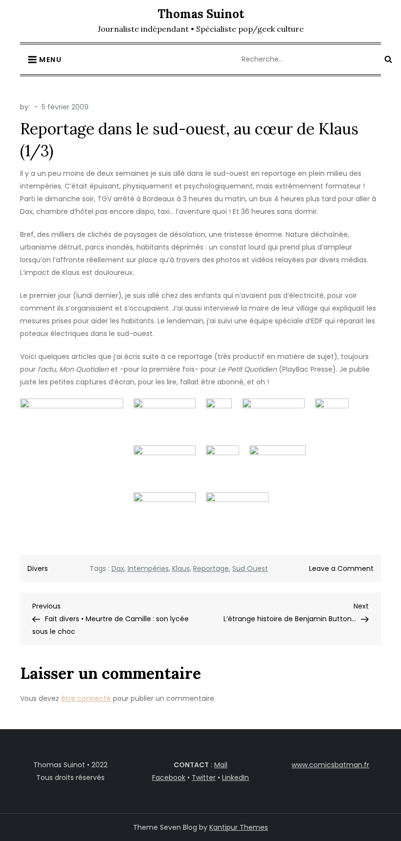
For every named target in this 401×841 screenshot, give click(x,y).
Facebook (168, 777)
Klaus (181, 568)
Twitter (204, 777)
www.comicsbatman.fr (330, 765)
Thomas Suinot (200, 13)
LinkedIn (235, 777)
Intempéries (148, 568)
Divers (37, 568)
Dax (117, 568)
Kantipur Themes (238, 827)
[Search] (388, 59)
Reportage (211, 568)
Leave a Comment (341, 568)
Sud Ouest (250, 568)
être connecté (86, 698)
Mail (220, 765)
